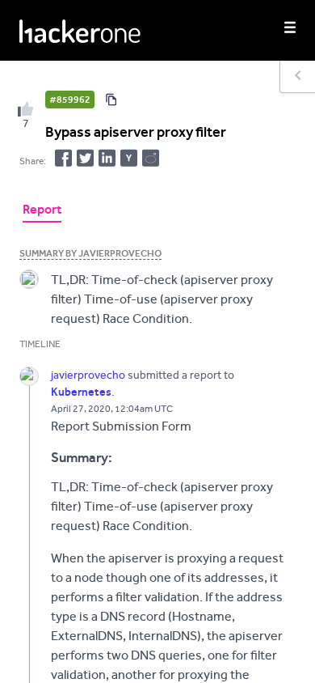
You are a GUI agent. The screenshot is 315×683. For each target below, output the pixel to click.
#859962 (69, 99)
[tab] (42, 211)
